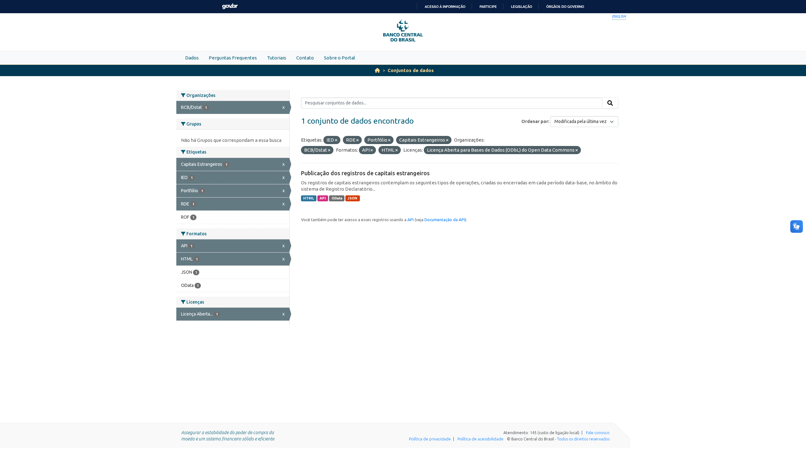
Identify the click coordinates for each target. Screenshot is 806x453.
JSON (352, 198)
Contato (305, 57)
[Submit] (610, 103)
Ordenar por (534, 121)
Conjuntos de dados (411, 70)
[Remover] (336, 140)
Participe (488, 6)
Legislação (521, 6)
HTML (308, 198)
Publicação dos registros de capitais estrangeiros (365, 173)
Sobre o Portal (339, 57)
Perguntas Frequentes (233, 57)
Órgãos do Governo (565, 6)
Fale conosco (598, 432)
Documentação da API (444, 219)
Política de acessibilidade (480, 439)
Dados (192, 57)
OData (337, 198)
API (323, 198)
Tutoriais (276, 57)
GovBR (230, 6)
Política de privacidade (430, 439)
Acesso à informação (445, 6)
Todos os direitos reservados (583, 439)
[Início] (377, 70)
